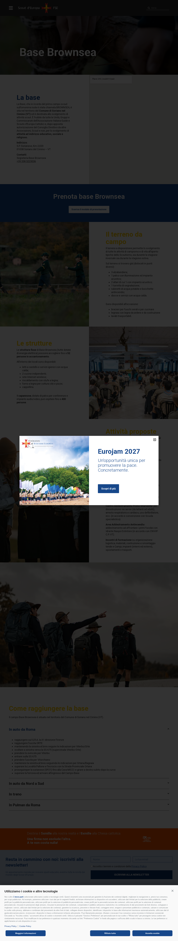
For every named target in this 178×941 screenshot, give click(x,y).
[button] (172, 891)
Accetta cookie (152, 933)
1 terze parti (18, 897)
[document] (89, 470)
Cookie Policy (25, 926)
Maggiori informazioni (25, 933)
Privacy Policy (10, 926)
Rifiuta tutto (110, 933)
